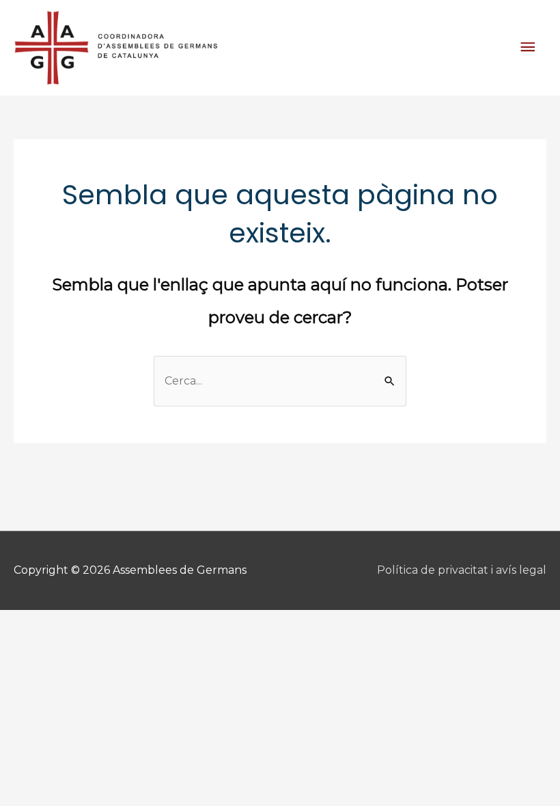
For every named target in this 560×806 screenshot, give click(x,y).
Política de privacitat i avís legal (461, 570)
